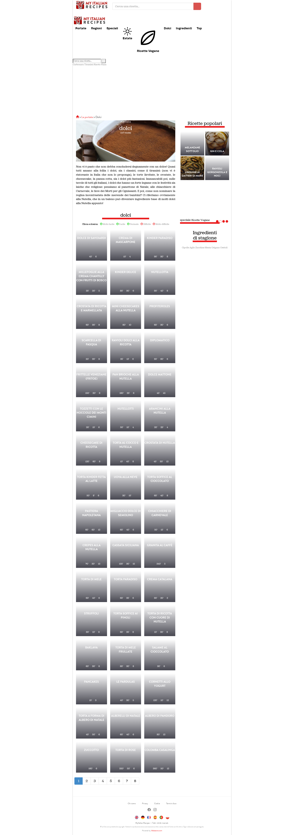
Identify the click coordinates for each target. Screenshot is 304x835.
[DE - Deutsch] (143, 816)
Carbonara (78, 64)
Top (199, 28)
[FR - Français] (149, 816)
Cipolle (185, 247)
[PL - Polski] (167, 816)
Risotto (97, 64)
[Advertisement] (152, 90)
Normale (134, 224)
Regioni (96, 28)
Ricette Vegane (148, 51)
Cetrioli (224, 247)
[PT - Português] (161, 816)
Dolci (167, 28)
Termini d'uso (171, 803)
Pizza (103, 64)
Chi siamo (132, 803)
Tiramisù (88, 64)
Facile (122, 224)
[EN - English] (136, 816)
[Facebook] (149, 810)
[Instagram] (155, 810)
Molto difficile (162, 224)
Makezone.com (156, 830)
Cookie (157, 803)
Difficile (147, 224)
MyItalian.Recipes (92, 5)
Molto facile (108, 224)
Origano (216, 247)
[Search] (103, 61)
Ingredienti (184, 28)
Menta (208, 247)
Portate (80, 28)
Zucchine (199, 247)
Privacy (145, 803)
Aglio (192, 247)
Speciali (112, 28)
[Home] (77, 117)
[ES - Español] (155, 816)
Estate (127, 38)
